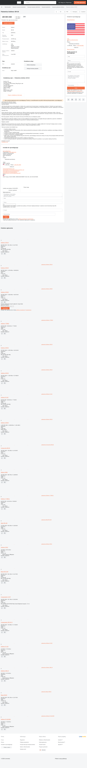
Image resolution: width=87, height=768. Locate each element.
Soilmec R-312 (4, 397)
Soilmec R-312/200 (6, 719)
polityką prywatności (22, 218)
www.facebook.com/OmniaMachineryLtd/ (11, 173)
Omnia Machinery (7, 151)
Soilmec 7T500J (5, 323)
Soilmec (12, 27)
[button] (57, 12)
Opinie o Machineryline (25, 746)
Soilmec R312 (4, 547)
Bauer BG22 (4, 695)
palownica (13, 32)
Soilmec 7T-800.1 (5, 499)
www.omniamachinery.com (8, 168)
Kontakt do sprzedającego (6, 744)
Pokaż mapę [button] (26, 187)
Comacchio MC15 (5, 448)
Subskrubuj (5, 308)
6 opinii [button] (4, 157)
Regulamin (22, 739)
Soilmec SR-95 (4, 422)
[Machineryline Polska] (8, 2)
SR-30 (12, 30)
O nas (2, 739)
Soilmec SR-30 (4, 242)
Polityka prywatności (24, 742)
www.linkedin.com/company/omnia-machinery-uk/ (13, 169)
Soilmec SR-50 (4, 348)
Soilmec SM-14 (5, 671)
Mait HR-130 (4, 523)
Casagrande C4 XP (6, 597)
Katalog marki (23, 749)
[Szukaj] (25, 2)
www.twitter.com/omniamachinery (10, 172)
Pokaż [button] (12, 164)
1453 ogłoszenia (12, 152)
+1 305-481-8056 (17, 164)
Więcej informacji (70, 49)
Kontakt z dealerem (8, 23)
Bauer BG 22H (4, 571)
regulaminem (30, 218)
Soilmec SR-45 (4, 268)
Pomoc (2, 742)
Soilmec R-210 (4, 646)
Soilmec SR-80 (4, 292)
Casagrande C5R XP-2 (6, 622)
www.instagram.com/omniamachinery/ (11, 170)
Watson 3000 (4, 472)
